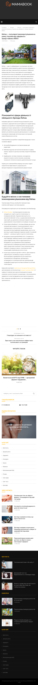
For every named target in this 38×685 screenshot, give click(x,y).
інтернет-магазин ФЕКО (27, 270)
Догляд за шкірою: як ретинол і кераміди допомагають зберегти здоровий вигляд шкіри (25, 529)
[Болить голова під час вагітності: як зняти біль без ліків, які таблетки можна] (7, 586)
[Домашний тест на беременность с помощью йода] (7, 575)
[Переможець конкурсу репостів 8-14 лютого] (7, 601)
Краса (4, 463)
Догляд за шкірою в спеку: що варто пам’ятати (23, 517)
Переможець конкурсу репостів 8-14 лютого (24, 599)
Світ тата (5, 481)
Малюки (5, 466)
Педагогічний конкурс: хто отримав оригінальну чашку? (23, 620)
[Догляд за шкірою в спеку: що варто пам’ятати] (7, 519)
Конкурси (5, 459)
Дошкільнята (6, 451)
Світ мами (6, 478)
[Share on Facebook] (20, 329)
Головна (4, 27)
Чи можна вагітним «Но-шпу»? (24, 562)
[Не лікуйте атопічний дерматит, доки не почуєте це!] (7, 508)
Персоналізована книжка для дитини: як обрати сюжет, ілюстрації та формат (23, 540)
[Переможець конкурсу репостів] (7, 612)
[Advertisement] (19, 14)
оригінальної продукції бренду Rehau (24, 268)
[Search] (36, 21)
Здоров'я (5, 455)
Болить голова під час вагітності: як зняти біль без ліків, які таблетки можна (25, 585)
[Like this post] (18, 329)
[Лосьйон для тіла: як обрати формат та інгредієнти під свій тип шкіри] (7, 498)
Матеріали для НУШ (8, 470)
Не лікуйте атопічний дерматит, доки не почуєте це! (24, 507)
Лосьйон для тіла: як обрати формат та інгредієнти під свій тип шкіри (24, 497)
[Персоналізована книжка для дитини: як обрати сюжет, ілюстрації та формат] (7, 540)
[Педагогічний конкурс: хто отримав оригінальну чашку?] (7, 622)
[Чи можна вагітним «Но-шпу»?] (7, 565)
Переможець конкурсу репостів (24, 609)
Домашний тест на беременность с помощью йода (24, 573)
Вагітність (6, 448)
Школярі (5, 485)
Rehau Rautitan (8, 212)
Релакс (12, 27)
